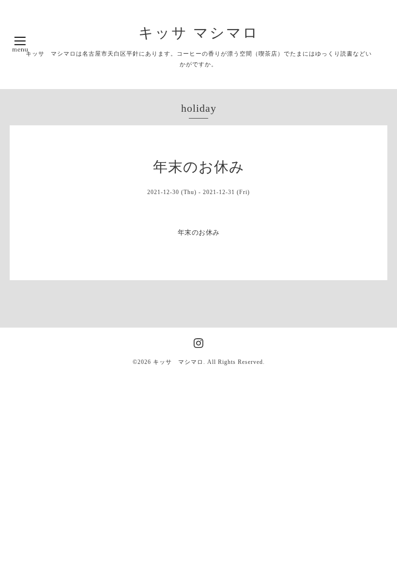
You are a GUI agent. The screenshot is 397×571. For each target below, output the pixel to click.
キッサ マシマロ (198, 33)
